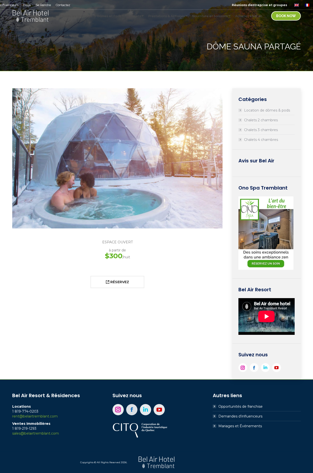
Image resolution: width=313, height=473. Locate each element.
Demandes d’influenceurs (240, 416)
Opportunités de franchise (240, 406)
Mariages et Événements (240, 426)
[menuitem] (9, 5)
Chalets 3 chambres (261, 130)
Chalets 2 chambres (261, 120)
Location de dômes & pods (267, 110)
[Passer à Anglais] (297, 4)
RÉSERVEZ (119, 282)
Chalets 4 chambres (261, 139)
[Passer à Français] (307, 4)
